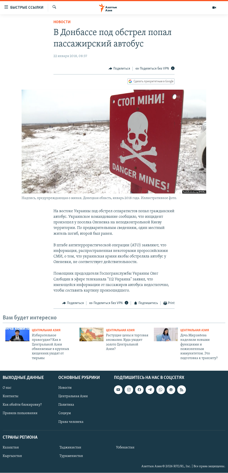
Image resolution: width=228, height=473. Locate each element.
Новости (62, 22)
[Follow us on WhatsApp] (160, 389)
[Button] (119, 69)
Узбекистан (125, 447)
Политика (66, 405)
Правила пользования (20, 413)
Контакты (10, 396)
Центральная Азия (46, 330)
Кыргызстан (12, 456)
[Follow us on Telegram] (150, 389)
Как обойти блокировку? (22, 405)
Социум (64, 413)
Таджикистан (70, 447)
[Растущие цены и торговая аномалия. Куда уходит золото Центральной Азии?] (91, 334)
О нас (7, 388)
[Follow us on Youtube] (118, 389)
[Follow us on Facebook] (139, 389)
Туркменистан (71, 456)
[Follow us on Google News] (171, 389)
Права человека (70, 422)
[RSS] (181, 389)
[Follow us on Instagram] (128, 389)
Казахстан (11, 447)
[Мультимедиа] (214, 7)
